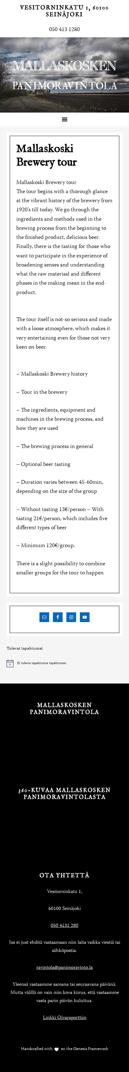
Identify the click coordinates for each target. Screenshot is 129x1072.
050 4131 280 (64, 926)
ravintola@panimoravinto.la (64, 968)
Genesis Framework (90, 1049)
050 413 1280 (64, 29)
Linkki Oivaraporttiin (64, 1018)
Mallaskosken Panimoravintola (64, 75)
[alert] (65, 663)
